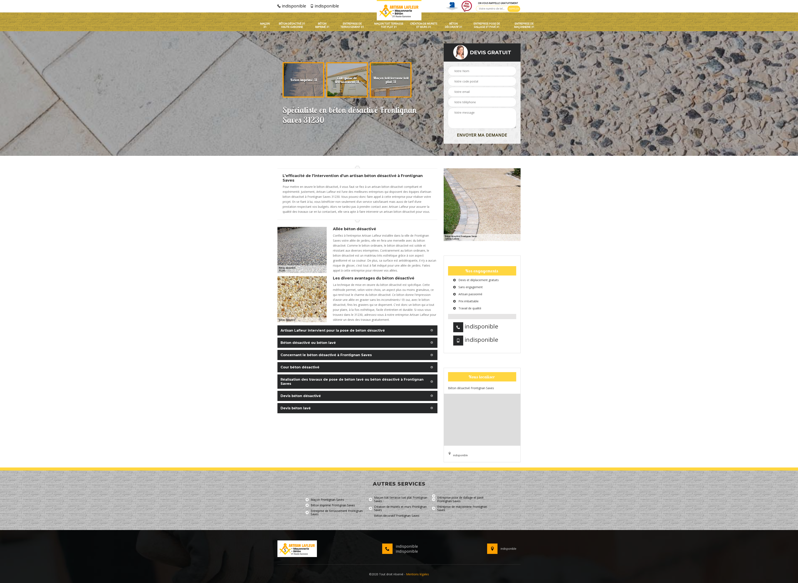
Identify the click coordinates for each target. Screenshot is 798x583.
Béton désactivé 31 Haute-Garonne (292, 25)
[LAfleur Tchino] (399, 10)
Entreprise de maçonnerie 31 (524, 25)
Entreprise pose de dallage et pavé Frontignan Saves (460, 499)
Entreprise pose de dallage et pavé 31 (487, 25)
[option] (303, 80)
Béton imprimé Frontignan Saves (333, 505)
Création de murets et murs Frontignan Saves (400, 508)
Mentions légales (417, 574)
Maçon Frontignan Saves (327, 500)
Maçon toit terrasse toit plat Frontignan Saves (400, 499)
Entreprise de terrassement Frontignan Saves (337, 512)
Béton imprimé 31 (322, 25)
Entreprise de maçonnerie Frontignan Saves (462, 508)
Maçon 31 (265, 25)
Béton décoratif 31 (453, 25)
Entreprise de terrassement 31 (352, 25)
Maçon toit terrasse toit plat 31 (388, 25)
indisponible (293, 6)
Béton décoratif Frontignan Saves (396, 516)
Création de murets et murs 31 (423, 25)
